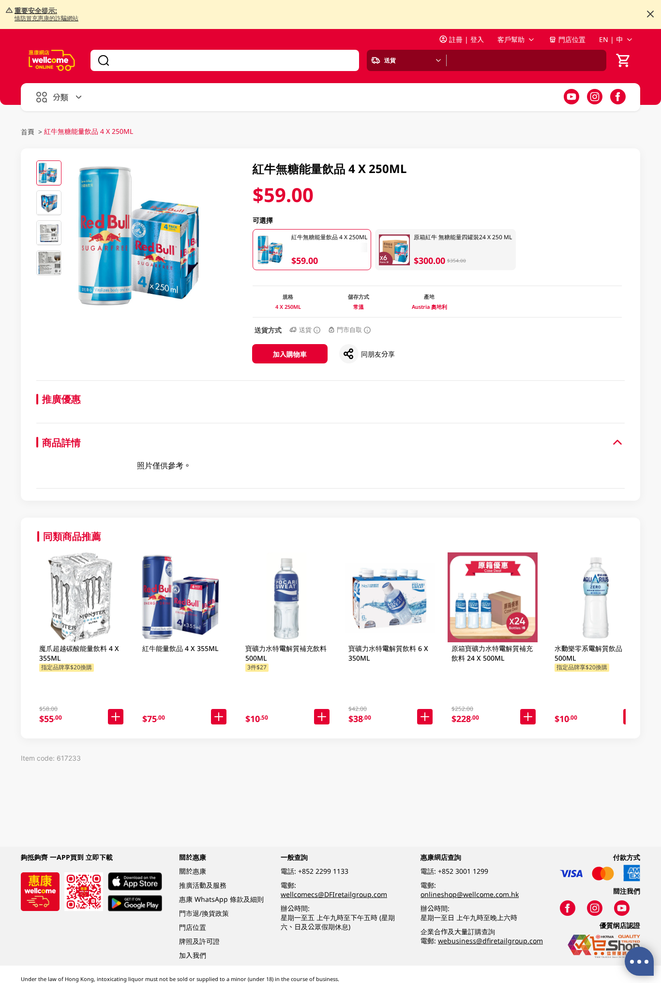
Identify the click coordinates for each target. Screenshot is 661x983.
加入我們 (192, 955)
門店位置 (572, 39)
